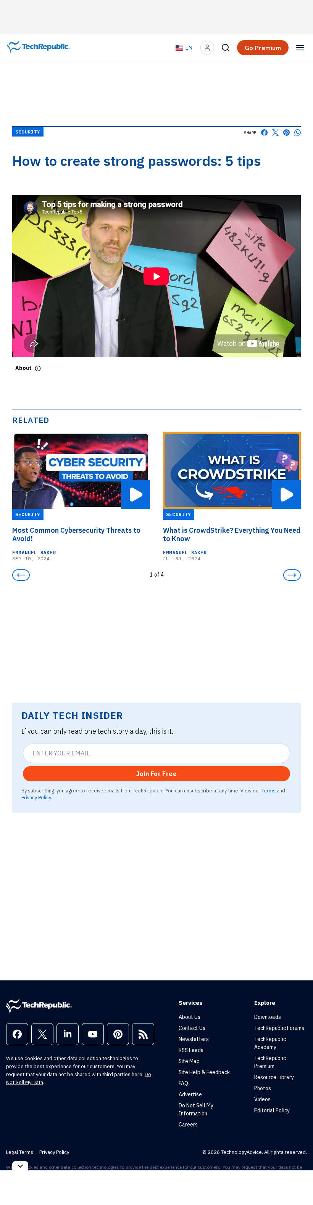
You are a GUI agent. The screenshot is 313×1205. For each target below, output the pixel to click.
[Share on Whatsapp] (297, 132)
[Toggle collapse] (20, 1166)
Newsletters (194, 1039)
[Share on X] (275, 132)
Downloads (267, 1017)
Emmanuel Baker (34, 552)
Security (27, 132)
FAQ (183, 1083)
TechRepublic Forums (279, 1028)
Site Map (189, 1061)
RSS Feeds (191, 1050)
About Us (189, 1017)
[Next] (292, 575)
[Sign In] (207, 48)
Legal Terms (19, 1152)
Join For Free (156, 774)
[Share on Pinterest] (286, 132)
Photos (262, 1088)
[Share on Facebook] (264, 132)
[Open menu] (300, 48)
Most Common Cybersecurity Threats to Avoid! (76, 534)
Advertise (190, 1094)
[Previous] (21, 575)
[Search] (225, 48)
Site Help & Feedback (204, 1072)
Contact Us (192, 1028)
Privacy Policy (36, 797)
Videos (262, 1099)
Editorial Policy (272, 1110)
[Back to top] (298, 1182)
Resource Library (274, 1077)
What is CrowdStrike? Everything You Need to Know (231, 534)
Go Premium (263, 47)
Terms (268, 790)
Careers (188, 1124)
